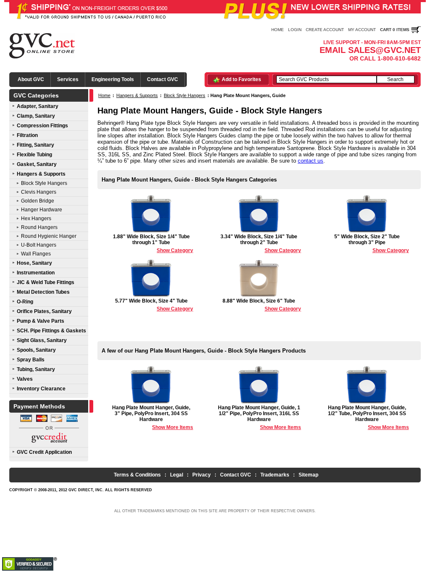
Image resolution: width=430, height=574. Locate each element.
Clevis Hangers (38, 192)
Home (277, 29)
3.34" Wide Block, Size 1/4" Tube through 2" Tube (260, 243)
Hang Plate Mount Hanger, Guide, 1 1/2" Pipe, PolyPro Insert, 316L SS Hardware (259, 417)
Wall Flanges (36, 254)
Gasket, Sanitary (37, 164)
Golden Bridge (37, 201)
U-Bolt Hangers (38, 245)
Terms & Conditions (137, 475)
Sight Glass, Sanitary (42, 340)
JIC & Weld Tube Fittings (45, 282)
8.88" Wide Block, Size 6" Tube (262, 305)
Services (68, 79)
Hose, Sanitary (34, 263)
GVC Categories (36, 95)
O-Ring (25, 302)
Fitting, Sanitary (35, 145)
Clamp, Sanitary (36, 116)
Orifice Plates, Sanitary (44, 311)
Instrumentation (36, 273)
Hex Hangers (36, 218)
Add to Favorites (241, 79)
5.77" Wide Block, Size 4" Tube (154, 305)
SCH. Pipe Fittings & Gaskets (51, 331)
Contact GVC (162, 79)
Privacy (201, 475)
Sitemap (308, 475)
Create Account (325, 29)
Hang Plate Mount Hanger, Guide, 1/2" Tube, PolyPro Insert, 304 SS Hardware (368, 417)
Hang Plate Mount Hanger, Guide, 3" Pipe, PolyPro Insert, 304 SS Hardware (152, 417)
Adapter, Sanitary (37, 106)
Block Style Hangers (44, 183)
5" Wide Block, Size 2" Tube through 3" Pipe (371, 243)
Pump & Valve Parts (40, 321)
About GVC (31, 79)
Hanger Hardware (41, 210)
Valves (25, 379)
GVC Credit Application (44, 452)
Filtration (27, 135)
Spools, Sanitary (36, 350)
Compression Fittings (42, 126)
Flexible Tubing (34, 155)
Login (295, 29)
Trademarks (274, 475)
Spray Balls (31, 360)
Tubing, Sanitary (36, 369)
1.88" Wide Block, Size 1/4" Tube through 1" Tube (153, 243)
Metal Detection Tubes (43, 292)
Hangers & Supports (41, 174)
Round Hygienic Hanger (48, 236)
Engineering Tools (113, 79)
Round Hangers (39, 227)
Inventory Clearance (41, 389)
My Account (362, 29)
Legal (176, 475)
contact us (310, 161)
